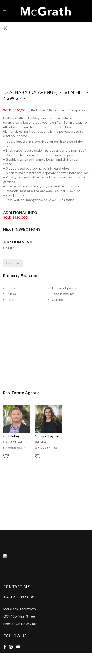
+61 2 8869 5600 (20, 597)
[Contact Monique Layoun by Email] (38, 455)
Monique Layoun (47, 436)
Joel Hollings (12, 436)
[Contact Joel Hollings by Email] (6, 455)
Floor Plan (13, 263)
